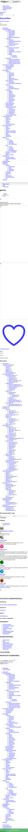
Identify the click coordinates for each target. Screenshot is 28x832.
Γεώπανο (11, 108)
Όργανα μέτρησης (10, 157)
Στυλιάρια (11, 93)
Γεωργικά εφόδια (7, 29)
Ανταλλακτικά (12, 96)
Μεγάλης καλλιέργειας (14, 47)
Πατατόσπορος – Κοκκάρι (15, 51)
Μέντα (1, 351)
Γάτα (7, 145)
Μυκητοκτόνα (12, 32)
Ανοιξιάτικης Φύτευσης (14, 60)
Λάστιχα (11, 86)
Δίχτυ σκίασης (12, 109)
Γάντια (7, 120)
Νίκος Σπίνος (3, 583)
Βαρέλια (8, 134)
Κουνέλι (8, 153)
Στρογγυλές (11, 74)
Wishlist (4, 9)
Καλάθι (2, 663)
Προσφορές (5, 28)
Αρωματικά (11, 50)
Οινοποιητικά (6, 155)
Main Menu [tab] (5, 668)
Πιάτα (10, 76)
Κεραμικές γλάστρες (13, 79)
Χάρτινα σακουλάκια (10, 130)
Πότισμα (8, 84)
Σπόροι (7, 46)
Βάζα (7, 133)
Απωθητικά (8, 68)
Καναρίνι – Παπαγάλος (11, 151)
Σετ (6, 178)
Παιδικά (8, 165)
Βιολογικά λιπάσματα (14, 43)
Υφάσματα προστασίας (11, 107)
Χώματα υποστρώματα (11, 114)
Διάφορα (5, 179)
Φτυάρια (11, 101)
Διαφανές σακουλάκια (11, 132)
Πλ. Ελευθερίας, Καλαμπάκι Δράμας (8, 604)
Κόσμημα (5, 163)
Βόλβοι (10, 54)
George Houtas (3, 540)
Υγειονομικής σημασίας (8, 64)
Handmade (5, 162)
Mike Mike (2, 574)
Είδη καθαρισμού (13, 144)
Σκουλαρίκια (12, 166)
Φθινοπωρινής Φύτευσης (14, 59)
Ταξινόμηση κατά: (4, 202)
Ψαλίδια (10, 91)
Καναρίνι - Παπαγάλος (11, 414)
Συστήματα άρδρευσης (14, 88)
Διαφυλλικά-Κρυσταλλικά (15, 41)
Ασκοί (7, 129)
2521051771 (3, 610)
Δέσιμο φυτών (12, 95)
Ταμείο (6, 663)
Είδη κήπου (5, 70)
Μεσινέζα (11, 97)
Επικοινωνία (6, 186)
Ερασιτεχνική (6, 524)
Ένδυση (7, 122)
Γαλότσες (8, 121)
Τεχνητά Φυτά (9, 105)
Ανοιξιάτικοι (14, 56)
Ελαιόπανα (11, 113)
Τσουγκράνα (11, 100)
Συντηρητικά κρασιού (11, 158)
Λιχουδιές (11, 141)
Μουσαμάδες (12, 112)
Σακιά (7, 126)
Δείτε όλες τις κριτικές (5, 587)
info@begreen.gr (4, 616)
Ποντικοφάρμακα (10, 66)
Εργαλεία (8, 89)
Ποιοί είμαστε (6, 184)
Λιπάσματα (8, 38)
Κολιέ (10, 167)
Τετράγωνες (11, 72)
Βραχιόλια (11, 169)
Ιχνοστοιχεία (11, 42)
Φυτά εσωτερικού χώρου (14, 62)
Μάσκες (8, 117)
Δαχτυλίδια (11, 170)
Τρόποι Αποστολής (7, 7)
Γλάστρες (8, 71)
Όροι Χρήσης (6, 5)
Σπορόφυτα (8, 58)
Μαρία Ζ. (2, 565)
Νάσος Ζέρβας (3, 549)
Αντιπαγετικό (12, 110)
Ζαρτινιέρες (11, 75)
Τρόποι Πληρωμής (7, 8)
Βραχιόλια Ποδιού (10, 177)
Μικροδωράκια (6, 161)
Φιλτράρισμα (3, 517)
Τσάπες (10, 92)
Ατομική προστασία (7, 116)
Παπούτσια (8, 118)
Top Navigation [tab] (6, 669)
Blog (4, 185)
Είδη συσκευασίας (7, 125)
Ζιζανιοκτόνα (12, 34)
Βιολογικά (11, 36)
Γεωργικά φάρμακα (10, 30)
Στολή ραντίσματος (10, 124)
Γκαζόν (10, 53)
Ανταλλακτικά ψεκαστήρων (15, 83)
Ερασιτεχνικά (12, 45)
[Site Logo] (3, 12)
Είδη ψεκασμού (9, 80)
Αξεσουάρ (11, 142)
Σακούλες (8, 128)
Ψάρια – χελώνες (10, 154)
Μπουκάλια (8, 136)
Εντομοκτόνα (12, 33)
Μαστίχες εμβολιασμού (14, 37)
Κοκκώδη (11, 39)
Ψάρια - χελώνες (9, 423)
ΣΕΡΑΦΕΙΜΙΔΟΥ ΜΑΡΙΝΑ (6, 531)
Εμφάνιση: (2, 205)
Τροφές (10, 140)
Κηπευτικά (11, 49)
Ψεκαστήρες (11, 82)
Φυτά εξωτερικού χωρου (14, 63)
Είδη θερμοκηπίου (10, 103)
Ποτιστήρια (11, 87)
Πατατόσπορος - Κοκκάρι (14, 401)
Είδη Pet (5, 137)
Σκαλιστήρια (11, 99)
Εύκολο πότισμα (9, 104)
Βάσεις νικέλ (12, 78)
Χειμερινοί (14, 55)
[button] (1, 13)
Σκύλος (7, 138)
